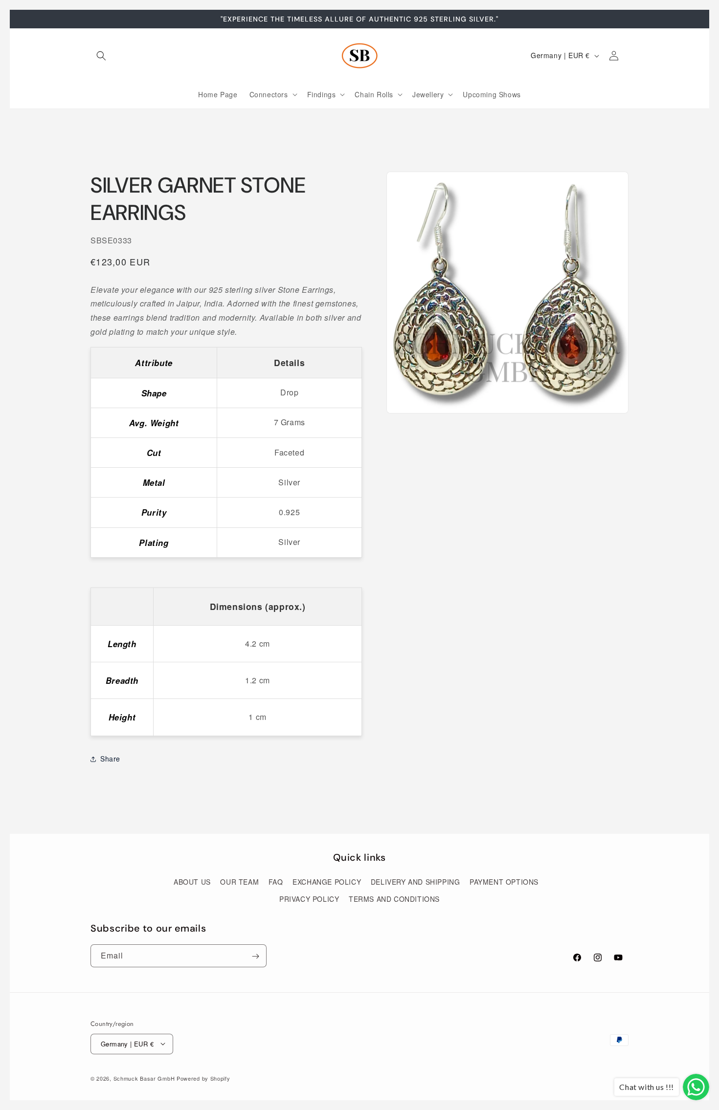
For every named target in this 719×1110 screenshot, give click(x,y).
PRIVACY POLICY (309, 899)
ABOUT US (192, 882)
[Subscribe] (255, 956)
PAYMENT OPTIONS (504, 882)
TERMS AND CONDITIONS (394, 899)
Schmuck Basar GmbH (144, 1078)
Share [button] (110, 758)
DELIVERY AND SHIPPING (415, 882)
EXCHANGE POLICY (326, 882)
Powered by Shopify (203, 1078)
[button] (101, 55)
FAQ (276, 882)
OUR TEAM (239, 882)
